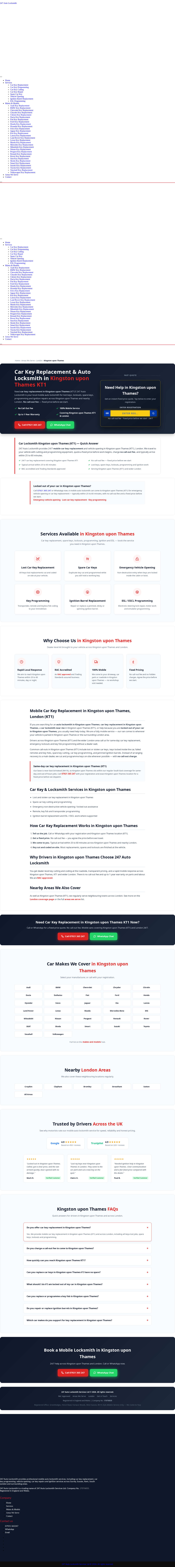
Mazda (87, 1011)
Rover (146, 1018)
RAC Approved (64, 1396)
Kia (117, 1003)
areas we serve (73, 899)
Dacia (28, 995)
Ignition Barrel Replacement (21, 99)
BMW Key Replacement (20, 108)
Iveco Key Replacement (20, 129)
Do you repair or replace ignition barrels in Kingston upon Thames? (62, 1308)
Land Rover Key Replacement (22, 138)
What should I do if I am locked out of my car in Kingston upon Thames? (64, 1284)
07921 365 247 (44, 490)
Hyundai (28, 1003)
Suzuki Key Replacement (20, 165)
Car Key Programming (19, 87)
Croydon (28, 1086)
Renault (117, 1018)
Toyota (146, 1026)
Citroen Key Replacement (20, 115)
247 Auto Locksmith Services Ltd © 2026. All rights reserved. (87, 1564)
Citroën (146, 987)
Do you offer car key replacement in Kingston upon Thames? (59, 1227)
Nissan (58, 1018)
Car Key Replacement (19, 85)
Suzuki (117, 1026)
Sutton (146, 1086)
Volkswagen (58, 1034)
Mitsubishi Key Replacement (22, 147)
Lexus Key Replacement (20, 140)
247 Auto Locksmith (8, 3)
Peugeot (87, 1018)
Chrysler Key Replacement (21, 112)
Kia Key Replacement (19, 133)
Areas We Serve (11, 175)
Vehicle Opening (17, 96)
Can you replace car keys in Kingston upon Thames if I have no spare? (64, 1272)
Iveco (57, 1003)
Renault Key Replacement (21, 154)
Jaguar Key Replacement (20, 131)
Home (7, 80)
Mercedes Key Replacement (21, 145)
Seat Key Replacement (19, 158)
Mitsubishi (28, 1018)
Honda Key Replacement (20, 124)
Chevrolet (87, 987)
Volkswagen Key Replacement (22, 172)
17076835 (84, 1488)
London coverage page (42, 899)
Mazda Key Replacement (20, 142)
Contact (8, 177)
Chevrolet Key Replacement (21, 110)
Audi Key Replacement (19, 106)
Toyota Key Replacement (20, 168)
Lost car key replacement (74, 500)
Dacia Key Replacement (20, 117)
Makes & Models (12, 103)
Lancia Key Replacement (20, 135)
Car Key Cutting (17, 89)
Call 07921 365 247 (32, 424)
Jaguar (87, 1003)
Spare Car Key (16, 94)
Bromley (87, 1086)
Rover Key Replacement (20, 156)
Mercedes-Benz (117, 1011)
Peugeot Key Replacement (21, 152)
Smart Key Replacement (20, 163)
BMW (58, 987)
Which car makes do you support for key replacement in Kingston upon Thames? (69, 1320)
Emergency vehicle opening (47, 500)
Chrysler (117, 987)
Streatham (117, 1086)
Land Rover (28, 1011)
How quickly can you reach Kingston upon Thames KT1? (56, 1260)
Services (8, 83)
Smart (87, 1026)
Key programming (97, 500)
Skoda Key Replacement (20, 161)
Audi (28, 987)
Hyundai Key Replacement (21, 126)
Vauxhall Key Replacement (21, 170)
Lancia (147, 1003)
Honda (146, 995)
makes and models (92, 1042)
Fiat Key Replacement (19, 119)
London (39, 360)
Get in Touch (102, 1396)
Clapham (58, 1086)
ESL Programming (17, 101)
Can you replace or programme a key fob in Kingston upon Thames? (63, 1296)
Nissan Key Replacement (20, 149)
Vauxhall (28, 1034)
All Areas (28, 1094)
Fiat (87, 995)
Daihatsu (58, 995)
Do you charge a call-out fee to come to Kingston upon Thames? (60, 1248)
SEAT (28, 1026)
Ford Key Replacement (19, 122)
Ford (117, 995)
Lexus (58, 1011)
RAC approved (64, 674)
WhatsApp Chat (62, 424)
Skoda (58, 1026)
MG (146, 1011)
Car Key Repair (16, 92)
